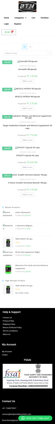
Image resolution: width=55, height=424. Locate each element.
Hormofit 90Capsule (27, 69)
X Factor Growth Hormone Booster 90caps (27, 182)
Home (6, 18)
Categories (19, 18)
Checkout (45, 18)
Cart (33, 18)
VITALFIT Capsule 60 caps (27, 155)
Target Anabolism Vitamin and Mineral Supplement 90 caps (27, 126)
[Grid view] (24, 47)
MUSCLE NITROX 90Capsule (27, 96)
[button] (35, 418)
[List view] (30, 47)
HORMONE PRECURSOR (27, 66)
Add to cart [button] (27, 81)
